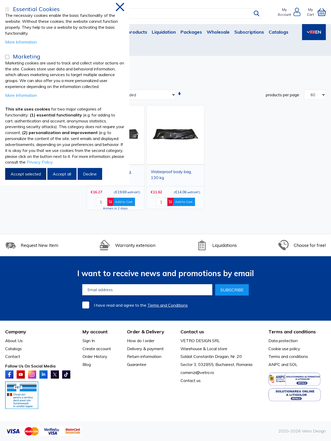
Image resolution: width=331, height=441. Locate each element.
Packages (191, 32)
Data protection (283, 340)
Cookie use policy (284, 348)
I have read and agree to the (141, 305)
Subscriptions (249, 32)
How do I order (140, 340)
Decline (90, 174)
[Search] (256, 13)
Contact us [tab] (192, 332)
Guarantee (136, 364)
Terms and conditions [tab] (292, 332)
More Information (21, 42)
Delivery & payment (145, 348)
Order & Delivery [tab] (145, 332)
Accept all (62, 174)
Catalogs (278, 32)
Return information (144, 356)
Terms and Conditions (167, 305)
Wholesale (218, 32)
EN (318, 32)
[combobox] (170, 13)
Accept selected (26, 174)
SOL (293, 364)
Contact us (190, 380)
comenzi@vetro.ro (197, 372)
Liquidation (164, 32)
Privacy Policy (39, 162)
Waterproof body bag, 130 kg (171, 174)
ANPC (274, 364)
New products (131, 32)
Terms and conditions (288, 356)
